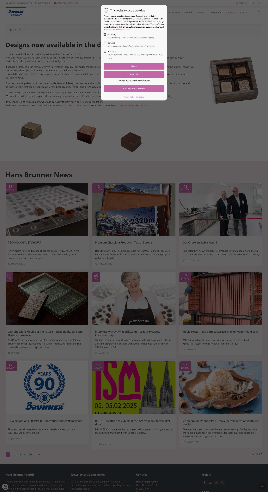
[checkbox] (105, 34)
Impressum (140, 97)
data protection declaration (119, 30)
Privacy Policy (129, 97)
